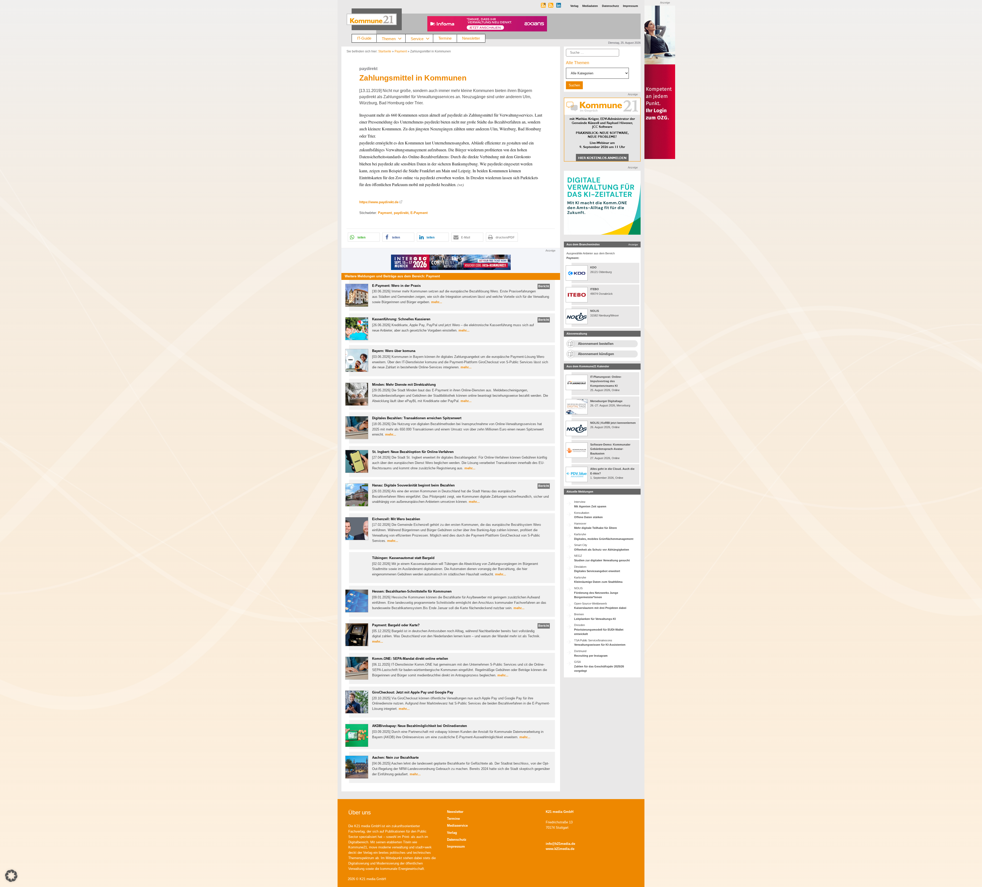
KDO (593, 267)
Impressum (456, 846)
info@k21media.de (560, 844)
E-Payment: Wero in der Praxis (396, 286)
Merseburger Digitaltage (606, 401)
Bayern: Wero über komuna (393, 351)
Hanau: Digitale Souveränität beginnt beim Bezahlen (413, 485)
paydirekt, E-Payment (411, 213)
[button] (364, 237)
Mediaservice (457, 825)
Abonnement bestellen (595, 344)
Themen (389, 38)
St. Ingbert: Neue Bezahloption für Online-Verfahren (413, 452)
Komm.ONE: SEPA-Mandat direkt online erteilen (410, 659)
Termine (445, 38)
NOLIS (594, 310)
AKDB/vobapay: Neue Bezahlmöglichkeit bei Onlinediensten (419, 726)
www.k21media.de (560, 849)
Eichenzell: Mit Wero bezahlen (396, 519)
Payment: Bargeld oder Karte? (396, 625)
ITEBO (594, 289)
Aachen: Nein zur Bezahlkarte (395, 757)
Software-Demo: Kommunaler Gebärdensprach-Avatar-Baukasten (610, 449)
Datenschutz (456, 839)
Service (417, 38)
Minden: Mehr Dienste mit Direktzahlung (404, 384)
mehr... (436, 302)
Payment (401, 51)
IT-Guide (364, 38)
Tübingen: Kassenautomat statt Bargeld (403, 558)
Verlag (452, 833)
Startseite (384, 51)
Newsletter (471, 38)
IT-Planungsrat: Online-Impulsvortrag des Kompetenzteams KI (606, 381)
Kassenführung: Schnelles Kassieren (401, 319)
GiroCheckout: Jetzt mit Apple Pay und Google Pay (412, 692)
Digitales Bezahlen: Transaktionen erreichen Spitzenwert (416, 418)
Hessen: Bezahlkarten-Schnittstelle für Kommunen (412, 591)
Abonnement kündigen (596, 354)
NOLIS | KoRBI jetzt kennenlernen (613, 422)
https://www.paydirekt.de (378, 202)
